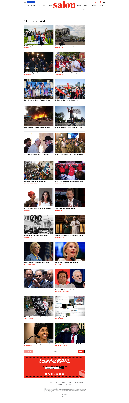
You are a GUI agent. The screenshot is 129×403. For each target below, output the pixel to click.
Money (94, 5)
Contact (63, 382)
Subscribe (30, 2)
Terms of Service (79, 382)
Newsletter (85, 2)
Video (101, 5)
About (51, 382)
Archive (60, 384)
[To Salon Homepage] (64, 4)
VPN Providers (64, 394)
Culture (42, 5)
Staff (57, 382)
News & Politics (30, 5)
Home (44, 382)
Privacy (69, 382)
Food (50, 5)
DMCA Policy (64, 396)
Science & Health (82, 5)
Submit (61, 368)
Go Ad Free (68, 384)
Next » (81, 351)
